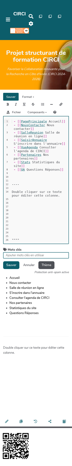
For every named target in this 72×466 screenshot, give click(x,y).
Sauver (11, 97)
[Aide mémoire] (54, 112)
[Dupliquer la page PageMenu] (21, 422)
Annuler (29, 265)
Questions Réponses (24, 313)
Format (27, 97)
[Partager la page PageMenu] (50, 422)
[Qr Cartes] (40, 16)
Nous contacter (20, 283)
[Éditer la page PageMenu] (7, 422)
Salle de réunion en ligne (26, 288)
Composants (36, 112)
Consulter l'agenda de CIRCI (29, 298)
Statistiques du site (22, 308)
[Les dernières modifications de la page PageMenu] (36, 422)
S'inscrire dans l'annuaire (26, 293)
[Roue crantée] (31, 23)
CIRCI (19, 14)
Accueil (14, 278)
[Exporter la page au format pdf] (64, 422)
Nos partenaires (20, 303)
